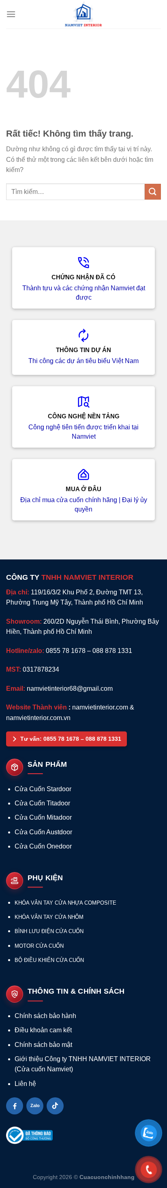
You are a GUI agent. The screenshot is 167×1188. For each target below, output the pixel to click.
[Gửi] (153, 192)
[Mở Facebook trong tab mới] (14, 1105)
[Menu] (11, 14)
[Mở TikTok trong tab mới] (55, 1105)
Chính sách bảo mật (43, 1044)
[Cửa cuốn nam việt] (83, 14)
